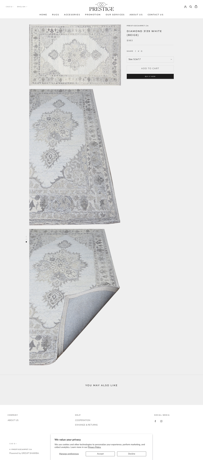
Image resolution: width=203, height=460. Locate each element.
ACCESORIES (72, 15)
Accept (100, 453)
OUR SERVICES (115, 15)
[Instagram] (161, 421)
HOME (43, 15)
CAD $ (9, 7)
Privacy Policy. (94, 447)
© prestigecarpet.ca (20, 449)
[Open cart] (196, 6)
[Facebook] (135, 51)
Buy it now (150, 76)
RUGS (55, 15)
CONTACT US (156, 15)
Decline (131, 453)
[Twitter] (138, 51)
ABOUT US (136, 15)
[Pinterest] (141, 51)
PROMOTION (93, 15)
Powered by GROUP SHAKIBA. (24, 453)
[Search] (190, 6)
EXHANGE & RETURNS (86, 424)
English (21, 7)
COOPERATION (82, 420)
